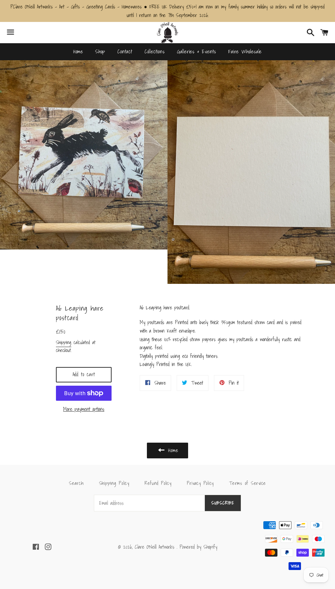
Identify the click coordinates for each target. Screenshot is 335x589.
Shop (100, 51)
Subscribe (222, 502)
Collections (155, 51)
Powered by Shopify (198, 547)
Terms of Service (247, 483)
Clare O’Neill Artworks (156, 547)
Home (78, 51)
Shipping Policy (114, 483)
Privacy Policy (200, 483)
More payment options (83, 409)
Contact (124, 51)
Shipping (63, 342)
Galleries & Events (196, 51)
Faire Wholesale (245, 51)
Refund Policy (158, 483)
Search (76, 483)
